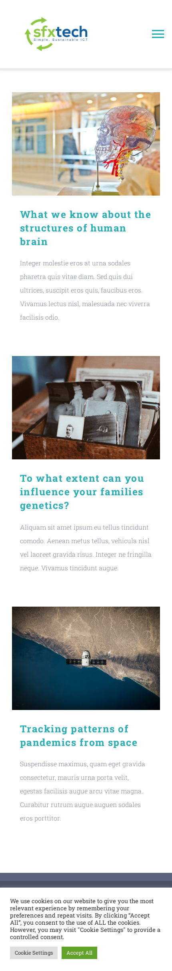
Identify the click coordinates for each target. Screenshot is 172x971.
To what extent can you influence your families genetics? (86, 407)
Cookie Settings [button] (34, 952)
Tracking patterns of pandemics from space (86, 658)
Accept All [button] (79, 952)
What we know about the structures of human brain (86, 143)
